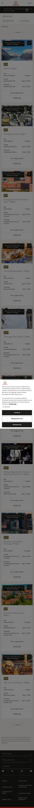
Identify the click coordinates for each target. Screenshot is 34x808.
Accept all (17, 412)
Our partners (6, 406)
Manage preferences (17, 418)
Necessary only (17, 424)
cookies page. (13, 404)
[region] (17, 404)
